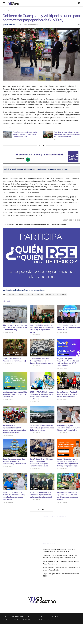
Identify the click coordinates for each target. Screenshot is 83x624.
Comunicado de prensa (16, 294)
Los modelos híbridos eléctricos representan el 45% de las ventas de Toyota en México (42, 428)
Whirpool (63, 294)
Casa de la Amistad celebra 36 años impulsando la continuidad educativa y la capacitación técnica (67, 134)
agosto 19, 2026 (62, 502)
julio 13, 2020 (23, 25)
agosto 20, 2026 (8, 502)
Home (4, 11)
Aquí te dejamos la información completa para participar (23, 290)
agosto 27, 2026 (35, 366)
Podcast (43, 617)
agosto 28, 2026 (62, 332)
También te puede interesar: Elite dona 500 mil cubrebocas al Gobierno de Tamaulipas (35, 169)
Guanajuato (39, 294)
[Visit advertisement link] (41, 156)
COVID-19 (29, 294)
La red (62, 617)
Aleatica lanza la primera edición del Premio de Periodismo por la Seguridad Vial (15, 394)
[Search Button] (79, 3)
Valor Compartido (9, 25)
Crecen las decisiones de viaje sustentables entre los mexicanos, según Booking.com (14, 461)
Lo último (5, 617)
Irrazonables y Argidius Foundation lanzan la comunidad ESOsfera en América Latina (69, 428)
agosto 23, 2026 (62, 433)
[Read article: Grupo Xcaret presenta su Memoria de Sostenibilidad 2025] (15, 347)
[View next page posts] (43, 145)
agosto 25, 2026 (35, 401)
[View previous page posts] (39, 145)
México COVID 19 (52, 294)
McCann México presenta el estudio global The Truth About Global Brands (68, 327)
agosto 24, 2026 (8, 435)
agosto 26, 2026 (8, 399)
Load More (41, 510)
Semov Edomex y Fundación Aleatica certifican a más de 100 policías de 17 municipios (68, 394)
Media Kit (53, 617)
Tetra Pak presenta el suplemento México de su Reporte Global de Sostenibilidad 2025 (25, 134)
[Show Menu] (4, 3)
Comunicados (12, 11)
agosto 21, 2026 (8, 466)
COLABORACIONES (18, 617)
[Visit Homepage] (13, 3)
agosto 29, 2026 (19, 139)
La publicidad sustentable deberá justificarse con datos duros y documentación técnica (41, 361)
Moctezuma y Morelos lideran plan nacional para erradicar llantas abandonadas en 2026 (41, 495)
